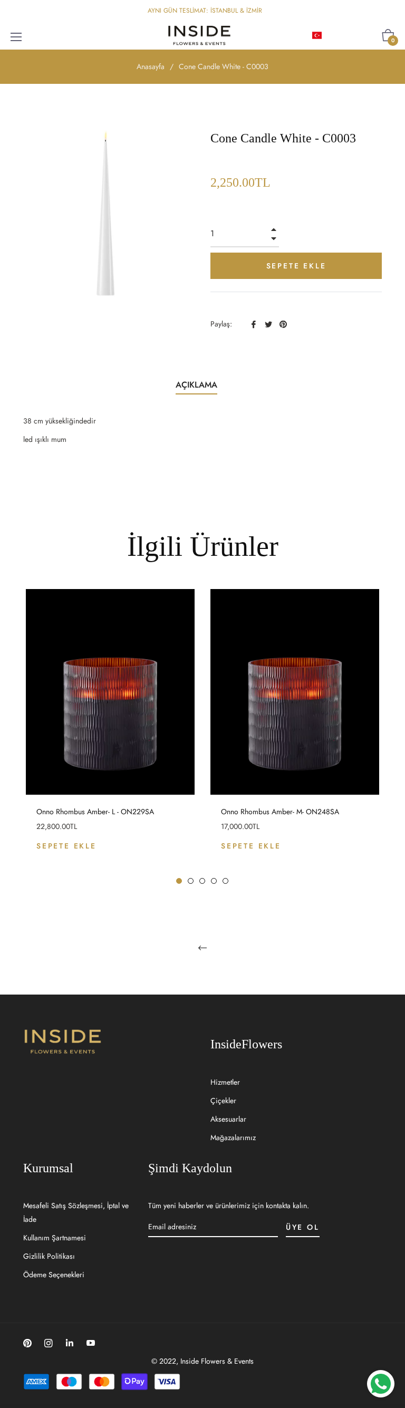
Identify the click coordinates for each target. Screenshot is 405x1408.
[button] (334, 35)
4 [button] (214, 881)
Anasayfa (151, 66)
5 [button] (225, 881)
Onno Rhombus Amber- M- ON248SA (280, 811)
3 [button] (202, 881)
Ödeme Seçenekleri (53, 1274)
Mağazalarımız (233, 1137)
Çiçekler (223, 1100)
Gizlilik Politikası (49, 1256)
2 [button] (191, 881)
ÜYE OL (303, 1227)
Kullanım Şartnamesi (54, 1237)
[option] (110, 737)
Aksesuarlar (228, 1119)
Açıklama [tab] (196, 385)
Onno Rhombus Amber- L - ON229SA (95, 811)
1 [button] (179, 881)
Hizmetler (225, 1082)
